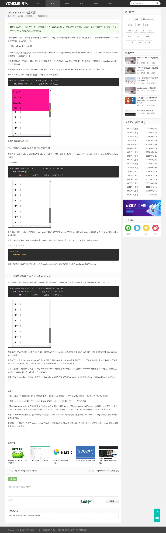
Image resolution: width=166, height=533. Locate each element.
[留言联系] (157, 518)
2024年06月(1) (132, 152)
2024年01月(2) (151, 156)
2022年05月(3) (132, 187)
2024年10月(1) (132, 148)
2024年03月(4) (132, 156)
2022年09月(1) (151, 179)
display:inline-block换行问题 (107, 470)
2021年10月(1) (151, 195)
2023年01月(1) (151, 175)
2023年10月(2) (151, 160)
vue (129, 19)
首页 (38, 3)
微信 (128, 233)
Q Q (137, 233)
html (129, 30)
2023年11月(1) (132, 160)
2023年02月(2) (132, 175)
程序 (67, 3)
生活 (81, 3)
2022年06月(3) (151, 183)
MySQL (138, 36)
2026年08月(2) (132, 129)
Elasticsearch (148, 19)
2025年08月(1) (151, 136)
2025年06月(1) (132, 140)
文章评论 (12, 479)
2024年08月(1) (151, 148)
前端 (52, 3)
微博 (155, 233)
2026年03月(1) (151, 132)
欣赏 (146, 25)
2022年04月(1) (151, 187)
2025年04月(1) (132, 144)
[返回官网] (157, 512)
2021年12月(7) (132, 195)
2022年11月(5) (132, 179)
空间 (146, 233)
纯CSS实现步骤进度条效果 (26, 470)
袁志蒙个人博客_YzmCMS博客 (18, 3)
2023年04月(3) (132, 171)
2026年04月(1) (132, 132)
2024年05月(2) (151, 152)
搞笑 (150, 30)
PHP (147, 36)
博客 (148, 42)
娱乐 (96, 3)
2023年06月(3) (132, 167)
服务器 (130, 25)
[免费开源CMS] (142, 207)
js (136, 30)
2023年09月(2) (132, 163)
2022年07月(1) (132, 183)
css (143, 30)
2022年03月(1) (132, 191)
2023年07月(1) (151, 163)
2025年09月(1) (132, 136)
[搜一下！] (157, 2)
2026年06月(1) (151, 129)
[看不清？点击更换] (85, 501)
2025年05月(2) (151, 140)
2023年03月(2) (151, 171)
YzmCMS (131, 42)
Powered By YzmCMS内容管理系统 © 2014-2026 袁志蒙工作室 (30, 530)
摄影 (138, 25)
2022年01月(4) (151, 191)
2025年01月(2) (151, 144)
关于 (110, 3)
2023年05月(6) (151, 167)
